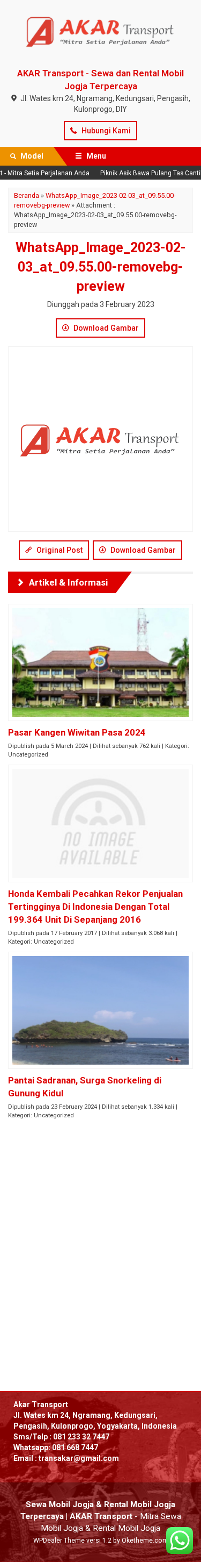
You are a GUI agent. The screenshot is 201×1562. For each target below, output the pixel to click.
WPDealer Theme (59, 1540)
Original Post (59, 550)
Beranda (26, 195)
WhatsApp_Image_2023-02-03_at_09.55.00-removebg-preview (101, 267)
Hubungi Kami (105, 130)
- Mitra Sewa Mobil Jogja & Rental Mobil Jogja (100, 1516)
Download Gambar (105, 328)
